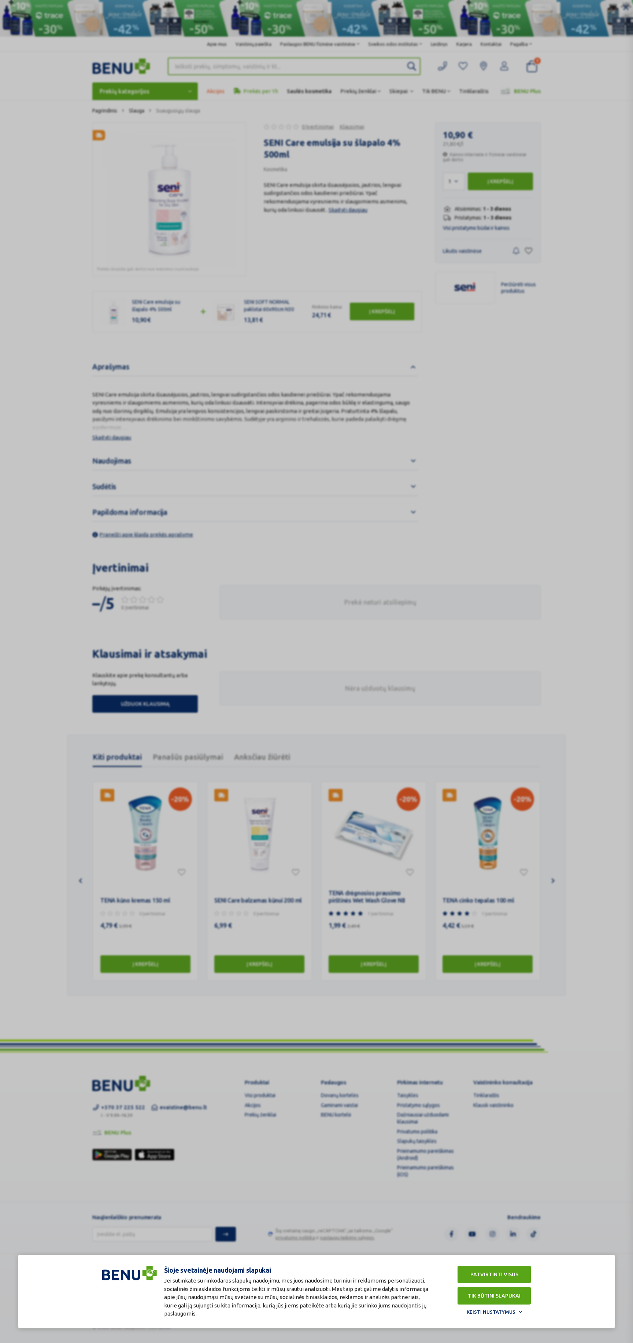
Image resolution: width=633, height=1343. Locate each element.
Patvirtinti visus (494, 1274)
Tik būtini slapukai (494, 1296)
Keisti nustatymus (491, 1311)
